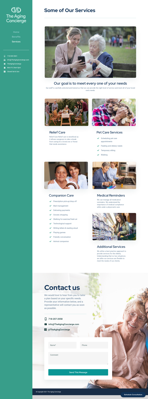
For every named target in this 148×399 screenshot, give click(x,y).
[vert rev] (16, 7)
